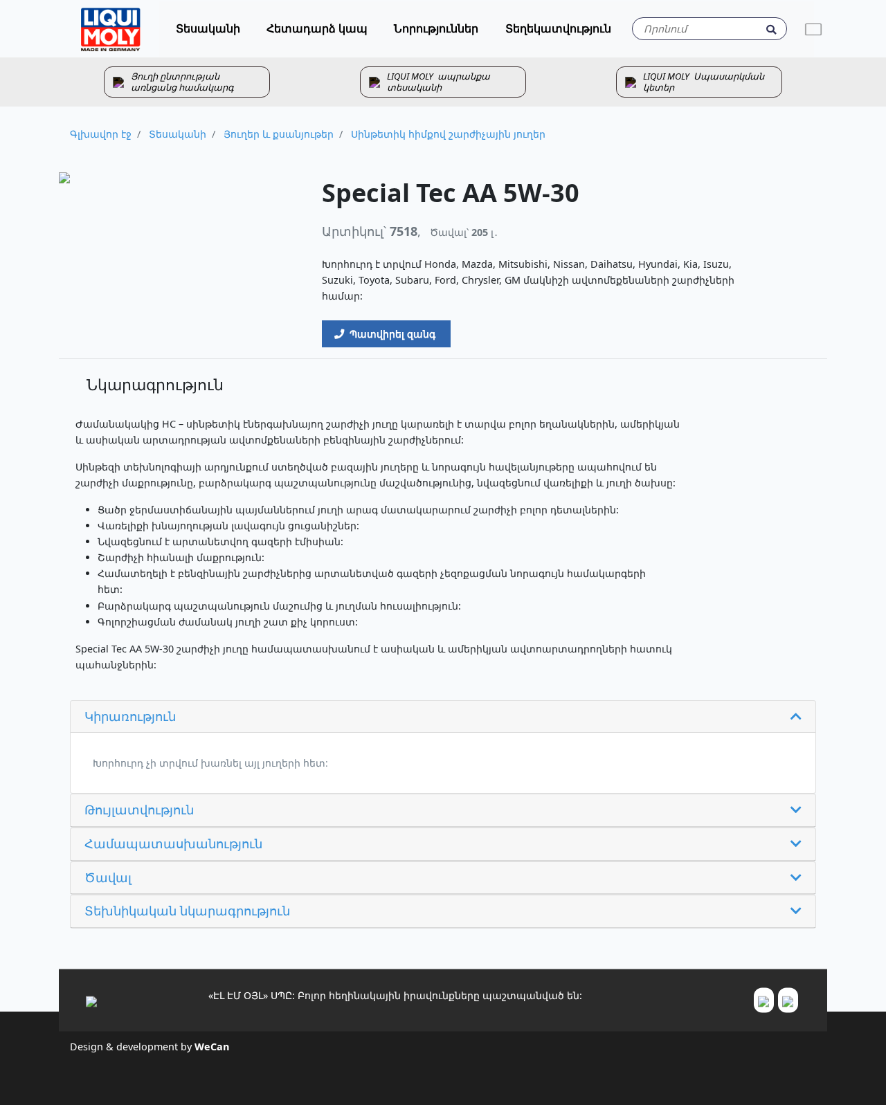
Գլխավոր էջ (101, 133)
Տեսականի (176, 133)
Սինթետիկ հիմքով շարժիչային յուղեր (446, 133)
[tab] (443, 717)
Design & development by (149, 1045)
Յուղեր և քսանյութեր (277, 133)
